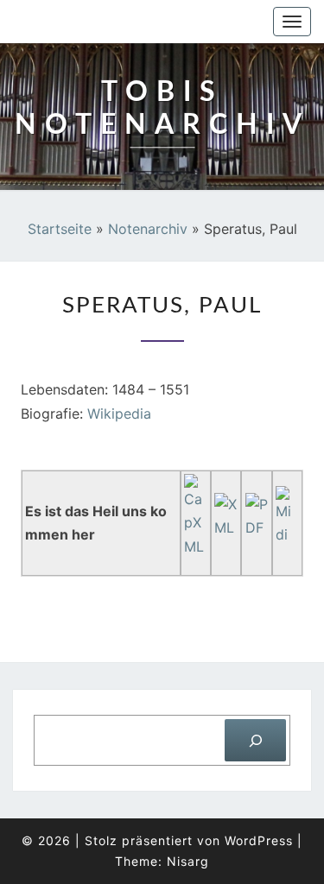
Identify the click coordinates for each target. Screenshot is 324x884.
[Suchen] (255, 740)
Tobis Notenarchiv (105, 21)
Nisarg (188, 861)
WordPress (259, 840)
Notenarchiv (147, 228)
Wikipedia (119, 413)
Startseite (60, 228)
